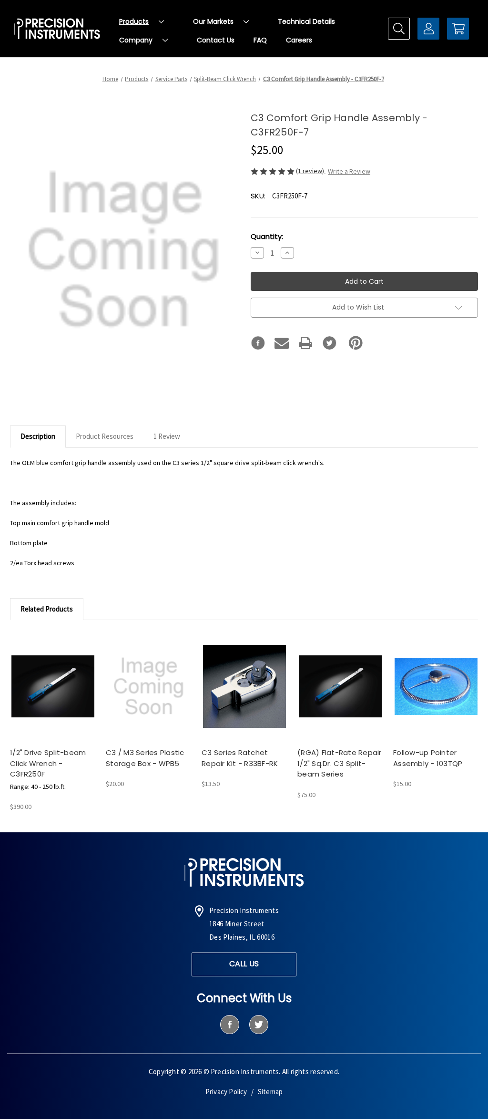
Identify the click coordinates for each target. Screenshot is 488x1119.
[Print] (305, 343)
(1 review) (310, 170)
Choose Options (53, 694)
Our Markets (213, 21)
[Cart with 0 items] (458, 29)
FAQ (260, 40)
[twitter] (258, 1024)
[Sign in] (428, 29)
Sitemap (270, 1091)
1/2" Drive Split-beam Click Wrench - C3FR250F (48, 763)
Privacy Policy (226, 1091)
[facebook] (229, 1024)
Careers (299, 40)
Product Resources (104, 436)
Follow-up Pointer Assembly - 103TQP (427, 757)
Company (135, 40)
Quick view (44, 677)
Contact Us (215, 40)
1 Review (166, 436)
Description (37, 436)
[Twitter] (329, 343)
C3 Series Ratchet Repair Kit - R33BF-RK (240, 757)
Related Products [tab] (46, 608)
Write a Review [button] (349, 171)
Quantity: (267, 236)
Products (134, 21)
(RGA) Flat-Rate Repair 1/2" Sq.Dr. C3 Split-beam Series (339, 763)
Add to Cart (148, 694)
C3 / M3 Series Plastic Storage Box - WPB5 (145, 757)
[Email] (281, 343)
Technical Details (306, 21)
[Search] (399, 29)
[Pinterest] (356, 343)
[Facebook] (258, 343)
